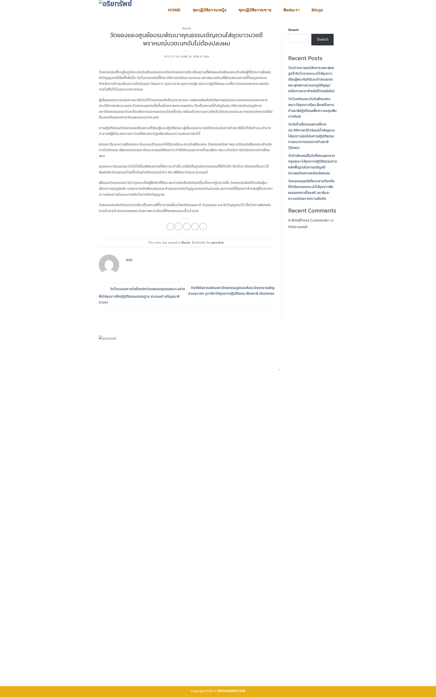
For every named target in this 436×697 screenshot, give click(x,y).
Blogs (317, 10)
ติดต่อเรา (291, 10)
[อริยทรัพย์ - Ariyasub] (128, 10)
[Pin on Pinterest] (195, 226)
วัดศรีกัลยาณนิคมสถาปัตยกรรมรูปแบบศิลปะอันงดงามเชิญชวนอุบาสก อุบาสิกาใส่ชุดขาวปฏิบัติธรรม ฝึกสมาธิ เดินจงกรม (231, 291)
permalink (217, 242)
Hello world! (297, 227)
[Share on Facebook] (170, 226)
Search (293, 30)
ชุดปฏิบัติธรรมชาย (255, 10)
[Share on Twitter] (178, 226)
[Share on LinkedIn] (203, 226)
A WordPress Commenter (308, 220)
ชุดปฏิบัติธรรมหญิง (210, 10)
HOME (174, 10)
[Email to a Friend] (187, 226)
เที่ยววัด (186, 28)
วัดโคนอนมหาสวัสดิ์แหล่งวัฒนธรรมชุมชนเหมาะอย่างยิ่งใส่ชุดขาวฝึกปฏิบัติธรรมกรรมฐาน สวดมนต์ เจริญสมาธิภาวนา (142, 295)
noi (206, 56)
